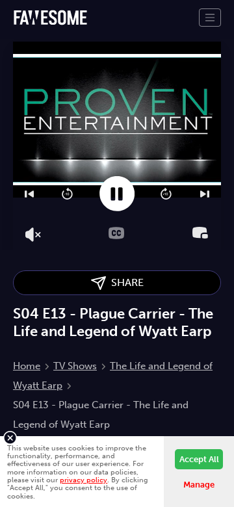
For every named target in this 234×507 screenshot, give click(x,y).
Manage (198, 484)
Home (26, 366)
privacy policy (83, 479)
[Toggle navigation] (210, 17)
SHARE (125, 282)
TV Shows (75, 366)
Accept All (199, 459)
